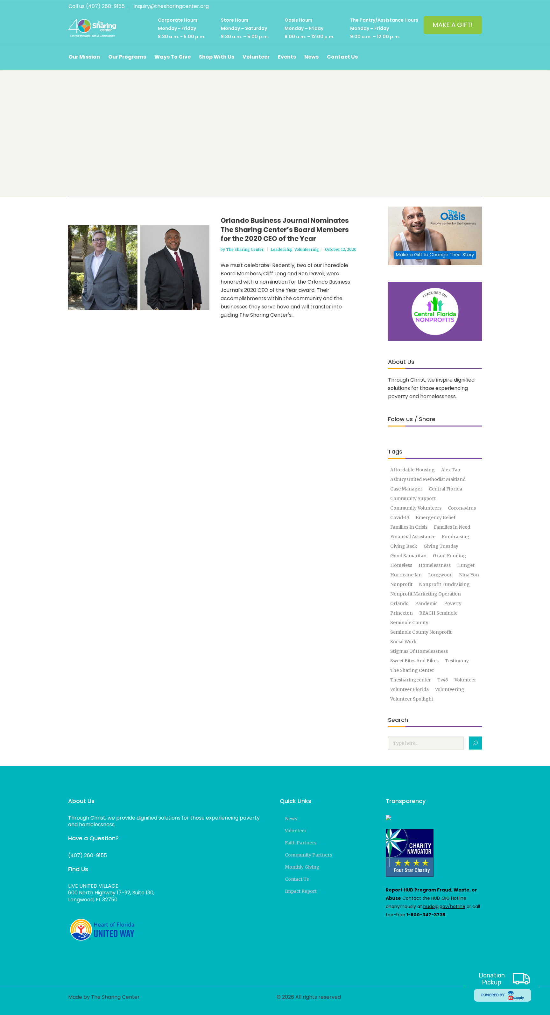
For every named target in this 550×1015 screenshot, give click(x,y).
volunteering (449, 689)
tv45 (442, 680)
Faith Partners (300, 843)
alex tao (450, 470)
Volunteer (296, 831)
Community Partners (308, 855)
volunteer (465, 680)
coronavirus (462, 508)
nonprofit (401, 584)
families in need (452, 527)
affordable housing (412, 470)
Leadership (282, 249)
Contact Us (297, 879)
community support (413, 498)
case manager (406, 489)
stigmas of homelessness (419, 651)
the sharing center (412, 670)
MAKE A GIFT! (453, 24)
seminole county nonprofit (421, 632)
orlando (399, 603)
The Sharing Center (245, 249)
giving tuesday (441, 546)
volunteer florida (409, 689)
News (291, 818)
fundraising (455, 536)
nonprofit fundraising (444, 584)
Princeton (401, 613)
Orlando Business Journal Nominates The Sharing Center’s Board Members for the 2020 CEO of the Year (285, 229)
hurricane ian (406, 575)
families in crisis (408, 527)
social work (403, 642)
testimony (457, 661)
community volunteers (415, 508)
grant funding (449, 556)
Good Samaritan (408, 556)
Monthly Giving (302, 867)
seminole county (409, 622)
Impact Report (301, 891)
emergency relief (435, 517)
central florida (445, 489)
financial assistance (412, 536)
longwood (440, 575)
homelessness (435, 565)
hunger (466, 565)
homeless (401, 565)
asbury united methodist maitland (428, 479)
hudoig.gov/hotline (444, 906)
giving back (403, 546)
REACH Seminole (438, 613)
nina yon (469, 575)
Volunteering (306, 249)
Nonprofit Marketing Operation (425, 594)
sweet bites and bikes (414, 661)
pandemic (426, 603)
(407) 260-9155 (87, 855)
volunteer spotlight (411, 699)
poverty (453, 603)
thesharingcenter (410, 680)
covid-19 (399, 517)
